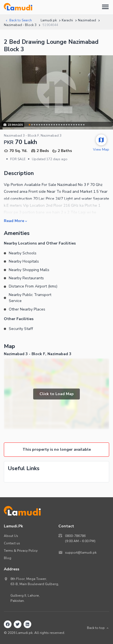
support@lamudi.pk (81, 552)
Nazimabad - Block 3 (20, 25)
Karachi (67, 20)
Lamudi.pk (49, 20)
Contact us (12, 543)
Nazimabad (87, 20)
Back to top (96, 628)
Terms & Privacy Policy (21, 550)
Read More (14, 220)
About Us (11, 536)
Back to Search (20, 20)
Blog (7, 558)
